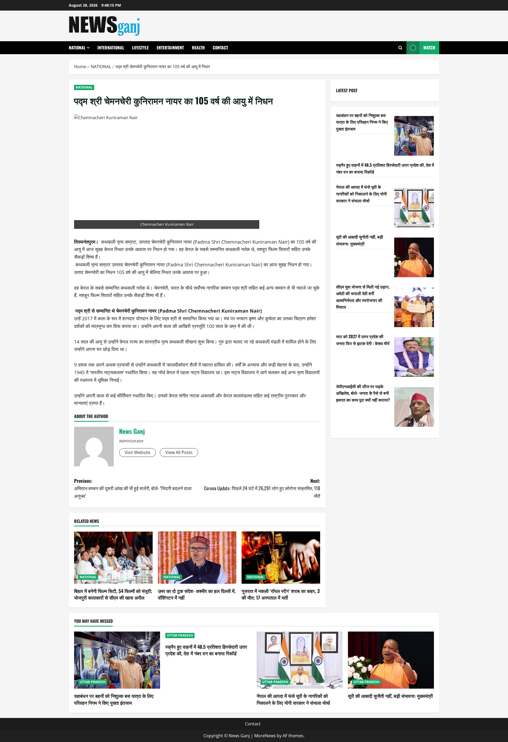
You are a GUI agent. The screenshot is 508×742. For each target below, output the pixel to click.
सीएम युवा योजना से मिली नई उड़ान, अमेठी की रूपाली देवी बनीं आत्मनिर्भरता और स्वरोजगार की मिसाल (362, 296)
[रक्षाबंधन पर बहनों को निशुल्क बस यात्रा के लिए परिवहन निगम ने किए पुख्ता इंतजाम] (414, 136)
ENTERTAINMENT (170, 47)
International (110, 47)
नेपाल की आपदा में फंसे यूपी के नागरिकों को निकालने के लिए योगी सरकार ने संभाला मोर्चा (361, 193)
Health (198, 47)
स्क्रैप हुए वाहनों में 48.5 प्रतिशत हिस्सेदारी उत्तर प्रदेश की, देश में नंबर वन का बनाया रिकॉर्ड (206, 650)
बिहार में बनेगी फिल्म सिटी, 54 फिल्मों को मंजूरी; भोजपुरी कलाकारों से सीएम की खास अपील (113, 594)
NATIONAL (77, 47)
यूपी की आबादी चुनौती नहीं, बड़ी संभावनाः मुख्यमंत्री (359, 240)
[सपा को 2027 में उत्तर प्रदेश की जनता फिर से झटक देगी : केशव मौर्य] (414, 357)
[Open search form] (400, 48)
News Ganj (132, 431)
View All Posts (179, 452)
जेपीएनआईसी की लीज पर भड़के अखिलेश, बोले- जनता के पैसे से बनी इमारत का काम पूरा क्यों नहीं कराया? (363, 393)
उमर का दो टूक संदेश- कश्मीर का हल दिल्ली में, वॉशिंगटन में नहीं (196, 594)
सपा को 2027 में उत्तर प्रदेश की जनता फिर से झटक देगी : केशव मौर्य (362, 339)
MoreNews (265, 736)
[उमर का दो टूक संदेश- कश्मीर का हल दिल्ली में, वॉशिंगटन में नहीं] (197, 557)
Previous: (133, 488)
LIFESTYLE (140, 47)
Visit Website (137, 452)
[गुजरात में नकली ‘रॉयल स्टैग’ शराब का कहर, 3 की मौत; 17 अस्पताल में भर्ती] (281, 557)
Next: (262, 488)
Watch (429, 47)
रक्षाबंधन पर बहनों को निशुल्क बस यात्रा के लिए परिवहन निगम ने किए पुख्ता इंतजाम (362, 122)
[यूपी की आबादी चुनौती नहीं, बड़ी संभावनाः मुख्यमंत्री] (414, 257)
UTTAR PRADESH (93, 682)
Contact (220, 47)
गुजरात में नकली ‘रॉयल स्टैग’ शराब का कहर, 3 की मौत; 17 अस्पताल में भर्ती (281, 594)
